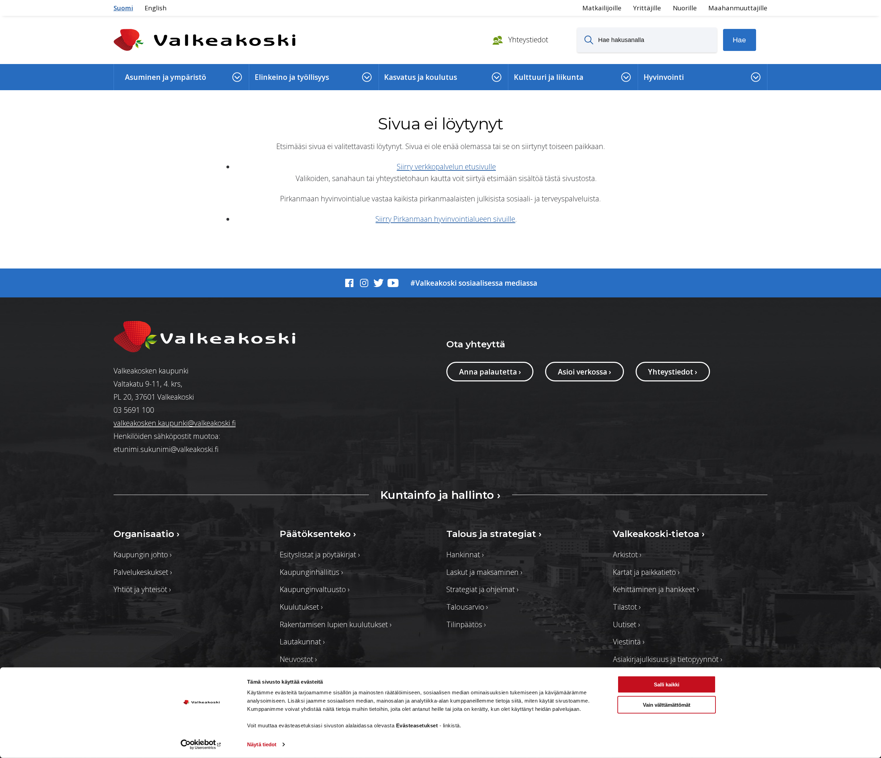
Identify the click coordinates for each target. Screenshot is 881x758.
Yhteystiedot (527, 39)
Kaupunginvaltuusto (314, 589)
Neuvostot (298, 659)
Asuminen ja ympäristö (165, 77)
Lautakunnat (302, 641)
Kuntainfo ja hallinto (440, 495)
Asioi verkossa (584, 372)
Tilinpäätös (466, 624)
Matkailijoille (602, 7)
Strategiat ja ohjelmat (482, 589)
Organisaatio (147, 533)
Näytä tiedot (261, 744)
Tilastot (626, 607)
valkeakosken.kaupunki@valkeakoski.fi (175, 423)
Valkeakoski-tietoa (659, 533)
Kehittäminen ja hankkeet (656, 589)
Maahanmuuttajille (737, 7)
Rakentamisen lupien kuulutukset (335, 624)
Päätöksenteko (318, 533)
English (156, 7)
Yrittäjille (647, 7)
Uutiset (626, 624)
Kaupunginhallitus (311, 572)
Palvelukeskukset (143, 572)
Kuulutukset (301, 607)
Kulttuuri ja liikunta (548, 77)
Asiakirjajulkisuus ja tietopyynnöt (667, 659)
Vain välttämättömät (666, 704)
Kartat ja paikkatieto (646, 572)
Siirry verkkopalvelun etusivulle (446, 166)
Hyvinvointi (664, 77)
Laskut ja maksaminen (484, 572)
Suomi (123, 7)
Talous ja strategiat (494, 533)
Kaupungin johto (142, 554)
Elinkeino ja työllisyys (292, 77)
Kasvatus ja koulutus (420, 77)
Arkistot (627, 554)
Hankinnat (465, 554)
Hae (739, 40)
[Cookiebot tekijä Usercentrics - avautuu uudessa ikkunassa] (201, 744)
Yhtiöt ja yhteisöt (142, 589)
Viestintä (628, 641)
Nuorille (685, 7)
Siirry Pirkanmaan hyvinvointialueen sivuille (445, 219)
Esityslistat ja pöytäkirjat (320, 554)
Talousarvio (467, 607)
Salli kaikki (666, 684)
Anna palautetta (490, 372)
